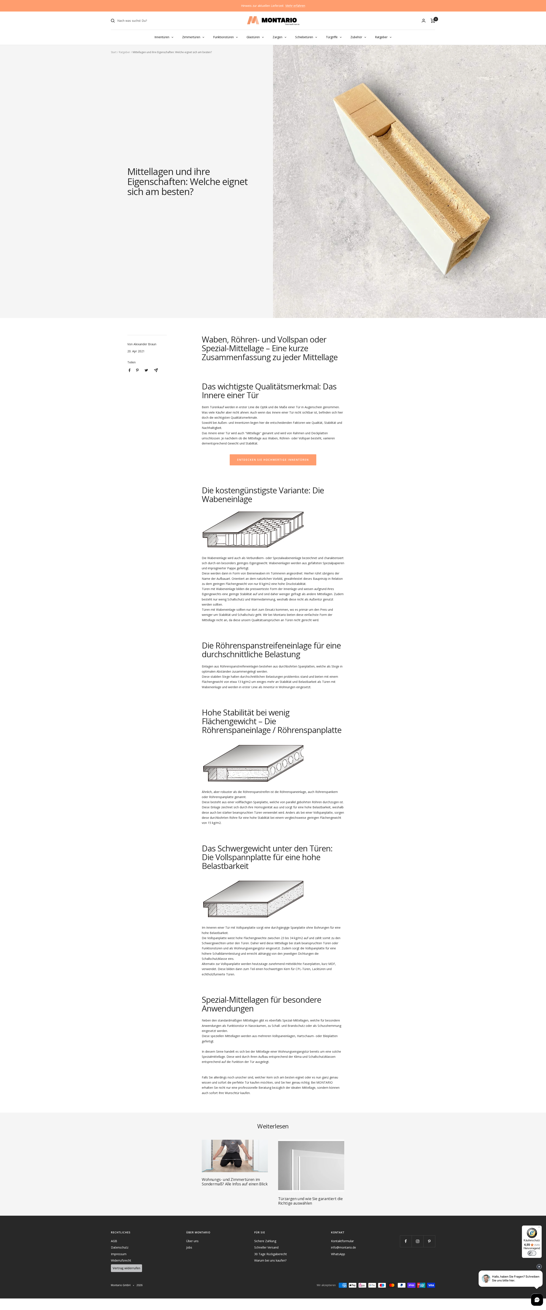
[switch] (532, 1253)
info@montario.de (343, 1247)
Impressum (118, 1254)
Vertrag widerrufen (126, 1268)
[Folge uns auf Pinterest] (429, 1241)
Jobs (189, 1247)
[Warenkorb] (433, 21)
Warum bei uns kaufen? (270, 1260)
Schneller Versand (266, 1247)
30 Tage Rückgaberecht (270, 1254)
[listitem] (130, 370)
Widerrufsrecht (121, 1260)
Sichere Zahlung (265, 1241)
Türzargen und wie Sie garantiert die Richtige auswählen (310, 1201)
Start (113, 52)
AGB (114, 1241)
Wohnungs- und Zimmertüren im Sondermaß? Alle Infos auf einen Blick (234, 1181)
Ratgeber (124, 52)
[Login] (423, 20)
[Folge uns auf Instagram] (417, 1241)
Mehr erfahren (295, 6)
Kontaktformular (342, 1241)
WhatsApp (338, 1254)
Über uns (192, 1241)
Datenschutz (119, 1247)
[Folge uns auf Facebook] (406, 1241)
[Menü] (539, 1228)
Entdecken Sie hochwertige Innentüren (273, 460)
